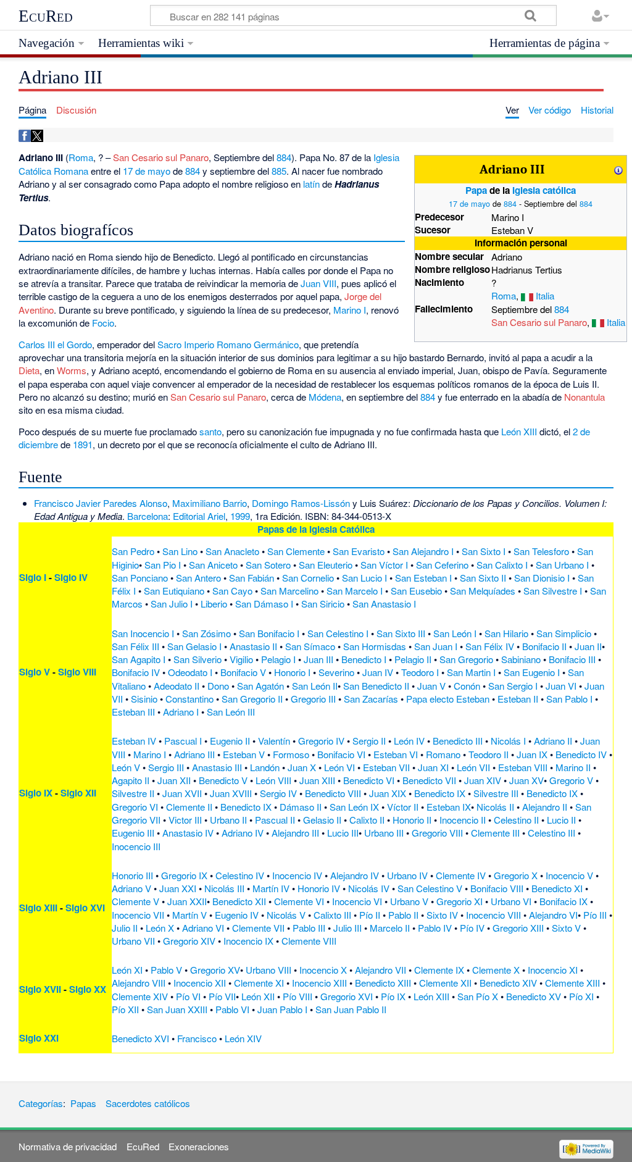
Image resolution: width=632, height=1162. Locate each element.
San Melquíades (482, 590)
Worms (71, 370)
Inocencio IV (297, 875)
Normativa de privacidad (68, 1146)
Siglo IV (71, 577)
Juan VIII (318, 283)
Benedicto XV (533, 996)
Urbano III (384, 832)
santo (210, 431)
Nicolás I (508, 740)
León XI (127, 969)
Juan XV (526, 780)
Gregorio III (313, 698)
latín (311, 183)
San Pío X (477, 996)
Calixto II (367, 819)
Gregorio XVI (346, 996)
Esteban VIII (522, 767)
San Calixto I (502, 564)
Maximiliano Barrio (209, 502)
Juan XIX (387, 793)
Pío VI (188, 996)
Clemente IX (439, 969)
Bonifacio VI (341, 754)
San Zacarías (371, 698)
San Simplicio (563, 633)
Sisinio (144, 698)
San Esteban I (423, 577)
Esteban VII (386, 767)
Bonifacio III (572, 659)
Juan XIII (317, 780)
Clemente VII (258, 927)
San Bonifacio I (269, 633)
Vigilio (241, 659)
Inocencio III (136, 846)
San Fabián (251, 577)
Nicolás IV (368, 888)
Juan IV (377, 672)
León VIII (273, 780)
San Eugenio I (532, 672)
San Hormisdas (374, 646)
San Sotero (268, 564)
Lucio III (343, 832)
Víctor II (402, 806)
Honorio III (132, 875)
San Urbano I (562, 564)
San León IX (354, 806)
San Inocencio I (143, 633)
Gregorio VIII (437, 832)
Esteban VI (395, 754)
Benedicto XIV (508, 982)
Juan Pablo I (282, 1009)
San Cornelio (308, 577)
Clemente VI (299, 901)
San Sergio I (513, 685)
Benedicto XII (239, 901)
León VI (339, 767)
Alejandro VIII (138, 982)
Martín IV (270, 888)
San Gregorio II (252, 698)
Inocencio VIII (493, 914)
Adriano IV (243, 832)
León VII (473, 767)
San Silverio (197, 659)
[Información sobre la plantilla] (618, 169)
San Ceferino (442, 564)
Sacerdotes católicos (148, 1103)
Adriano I (181, 711)
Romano (443, 754)
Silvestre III (495, 793)
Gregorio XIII (518, 927)
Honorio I (292, 672)
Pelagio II (412, 659)
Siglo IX (35, 793)
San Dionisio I (542, 577)
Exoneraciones (198, 1146)
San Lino (180, 551)
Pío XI (581, 996)
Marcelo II (390, 927)
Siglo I (32, 577)
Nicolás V (286, 914)
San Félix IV (489, 646)
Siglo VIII (77, 672)
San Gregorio (466, 659)
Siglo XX (87, 989)
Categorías (41, 1103)
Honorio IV (318, 888)
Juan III (318, 659)
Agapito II (130, 780)
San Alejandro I (423, 551)
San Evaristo (359, 551)
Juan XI (433, 767)
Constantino (189, 698)
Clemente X (496, 969)
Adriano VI (203, 927)
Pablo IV (435, 927)
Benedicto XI (557, 888)
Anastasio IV (188, 832)
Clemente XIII (572, 982)
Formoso (291, 754)
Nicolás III (224, 888)
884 (510, 203)
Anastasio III (217, 767)
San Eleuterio (325, 564)
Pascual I (183, 740)
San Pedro (133, 551)
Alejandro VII (380, 969)
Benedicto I (363, 659)
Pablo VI (232, 1009)
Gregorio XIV (189, 940)
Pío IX (393, 996)
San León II (315, 685)
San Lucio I (364, 577)
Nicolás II (495, 806)
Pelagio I (278, 659)
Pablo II (403, 914)
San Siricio (322, 603)
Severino (336, 672)
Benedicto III (458, 740)
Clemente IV (461, 875)
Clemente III (495, 832)
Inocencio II (462, 819)
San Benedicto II (376, 685)
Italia (545, 295)
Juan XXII (187, 901)
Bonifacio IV (136, 672)
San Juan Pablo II (350, 1009)
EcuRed (46, 16)
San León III (231, 711)
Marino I (349, 309)
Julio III (347, 927)
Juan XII (174, 780)
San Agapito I (138, 659)
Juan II (588, 646)
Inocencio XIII (319, 982)
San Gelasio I (194, 646)
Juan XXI (177, 888)
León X (160, 927)
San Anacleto (232, 551)
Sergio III (166, 767)
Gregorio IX (184, 875)
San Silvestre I (552, 590)
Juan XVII (182, 793)
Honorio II (412, 819)
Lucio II (561, 819)
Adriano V (131, 888)
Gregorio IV (321, 740)
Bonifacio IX (563, 901)
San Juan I (435, 646)
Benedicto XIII (383, 982)
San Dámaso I (264, 603)
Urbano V (409, 901)
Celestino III (551, 832)
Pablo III (309, 927)
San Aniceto (213, 564)
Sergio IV (278, 793)
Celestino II (516, 819)
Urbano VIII (268, 969)
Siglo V (34, 672)
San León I (454, 633)
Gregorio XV (215, 969)
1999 (240, 515)
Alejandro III (295, 832)
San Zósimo (206, 633)
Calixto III (332, 914)
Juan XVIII (231, 793)
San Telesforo (541, 551)
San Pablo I (569, 698)
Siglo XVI (85, 907)
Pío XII (125, 1009)
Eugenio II (230, 740)
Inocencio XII (199, 982)
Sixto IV (442, 914)
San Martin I (471, 672)
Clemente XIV (140, 996)
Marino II (573, 767)
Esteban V (244, 754)
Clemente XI (259, 982)
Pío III (595, 914)
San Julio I (172, 603)
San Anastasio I (384, 603)
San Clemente (296, 551)
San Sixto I (483, 551)
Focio (103, 322)
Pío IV (472, 927)
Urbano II (228, 819)
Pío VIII (297, 996)
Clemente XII (445, 982)
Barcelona (147, 515)
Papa (476, 190)
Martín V (189, 914)
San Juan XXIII (177, 1009)
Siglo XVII (40, 989)
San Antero (198, 577)
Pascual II (275, 819)
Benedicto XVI (140, 1038)
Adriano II (553, 740)
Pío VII (222, 996)
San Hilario (506, 633)
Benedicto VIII (333, 793)
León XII (258, 996)
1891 (83, 444)
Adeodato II (176, 685)
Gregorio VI (135, 806)
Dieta (29, 370)
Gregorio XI (459, 901)
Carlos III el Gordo (55, 344)
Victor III (185, 819)
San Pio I (162, 564)
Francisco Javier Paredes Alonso (100, 502)
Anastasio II (253, 646)
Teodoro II (488, 754)
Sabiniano (521, 659)
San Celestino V (429, 888)
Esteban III (133, 711)
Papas (83, 1103)
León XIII (519, 431)
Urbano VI (511, 901)
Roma (503, 295)
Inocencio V (569, 875)
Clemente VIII (308, 940)
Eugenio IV (237, 914)
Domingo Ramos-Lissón (301, 502)
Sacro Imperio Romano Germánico (228, 344)
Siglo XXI (39, 1038)
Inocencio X (323, 969)
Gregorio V (571, 780)
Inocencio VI (357, 901)
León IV (409, 740)
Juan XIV (482, 780)
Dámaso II (301, 806)
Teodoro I (420, 672)
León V (126, 767)
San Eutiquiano (174, 590)
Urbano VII (133, 940)
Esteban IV (134, 740)
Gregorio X (516, 875)
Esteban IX (448, 806)
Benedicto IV (581, 754)
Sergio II (369, 740)
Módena (325, 396)
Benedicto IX (439, 793)
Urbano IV (407, 875)
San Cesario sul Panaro (539, 322)
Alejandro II (544, 806)
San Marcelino (289, 590)
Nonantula (584, 396)
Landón (265, 767)
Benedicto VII (429, 780)
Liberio (214, 603)
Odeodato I (190, 672)
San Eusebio (416, 590)
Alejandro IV (354, 875)
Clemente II (189, 806)
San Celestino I (337, 633)
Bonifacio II (544, 646)
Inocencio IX (248, 940)
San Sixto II (483, 577)
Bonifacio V (243, 672)
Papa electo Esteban (447, 698)
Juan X (302, 767)
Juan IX (532, 754)
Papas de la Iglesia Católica (316, 529)
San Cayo (232, 590)
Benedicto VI (368, 780)
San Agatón (260, 685)
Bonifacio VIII (496, 888)
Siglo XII (78, 793)
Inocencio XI (553, 969)
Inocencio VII (138, 914)
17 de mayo (469, 203)
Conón (467, 685)
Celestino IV (239, 875)
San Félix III (135, 646)
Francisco (197, 1038)
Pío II (369, 914)
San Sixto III (400, 633)
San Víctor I (384, 564)
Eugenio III (133, 832)
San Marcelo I (354, 590)
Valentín (274, 740)
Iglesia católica (544, 190)
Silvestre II (133, 793)
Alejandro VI (553, 914)
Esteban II (517, 698)
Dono (218, 685)
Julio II (125, 927)
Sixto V (566, 927)
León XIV (243, 1038)
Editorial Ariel (199, 515)
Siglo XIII (38, 907)
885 (279, 170)
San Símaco (310, 646)
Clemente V (135, 901)
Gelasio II (322, 819)
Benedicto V (223, 780)
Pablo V (166, 969)
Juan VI (561, 685)
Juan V (431, 685)
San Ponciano (140, 577)
